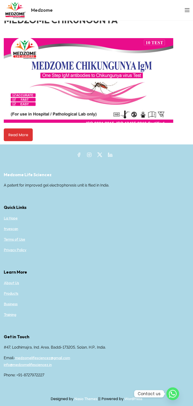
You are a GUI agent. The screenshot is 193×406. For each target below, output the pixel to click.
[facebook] (78, 156)
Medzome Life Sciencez (28, 174)
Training (10, 314)
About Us (11, 282)
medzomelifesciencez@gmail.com (42, 357)
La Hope (11, 218)
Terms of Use (14, 239)
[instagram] (89, 156)
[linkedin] (110, 156)
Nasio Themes (86, 398)
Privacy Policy (15, 249)
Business (11, 304)
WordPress (133, 398)
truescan (11, 228)
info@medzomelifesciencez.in (28, 364)
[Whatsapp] (172, 393)
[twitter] (99, 156)
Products (11, 293)
